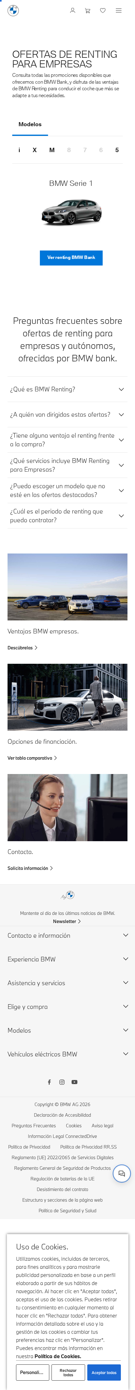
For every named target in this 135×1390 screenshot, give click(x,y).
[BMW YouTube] (74, 1083)
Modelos (19, 1030)
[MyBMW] (73, 10)
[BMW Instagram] (61, 1083)
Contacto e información (39, 935)
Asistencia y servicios (36, 983)
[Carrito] (88, 10)
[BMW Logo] (13, 10)
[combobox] (122, 1173)
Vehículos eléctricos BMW (42, 1054)
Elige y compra (28, 1006)
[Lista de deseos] (103, 10)
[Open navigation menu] (119, 10)
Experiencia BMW (32, 959)
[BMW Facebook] (49, 1083)
